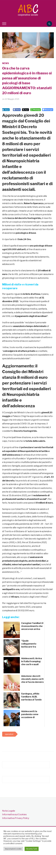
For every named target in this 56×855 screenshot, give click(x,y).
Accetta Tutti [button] (31, 849)
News (5, 63)
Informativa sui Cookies (14, 814)
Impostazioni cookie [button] (13, 849)
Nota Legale (8, 811)
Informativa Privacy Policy (15, 818)
